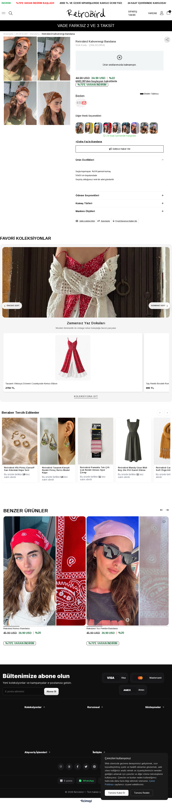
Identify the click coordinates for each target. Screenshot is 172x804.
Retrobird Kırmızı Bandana (16, 628)
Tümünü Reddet (141, 793)
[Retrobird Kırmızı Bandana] (107, 128)
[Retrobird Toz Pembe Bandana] (135, 128)
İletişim (97, 752)
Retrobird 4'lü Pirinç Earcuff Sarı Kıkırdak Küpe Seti (19, 468)
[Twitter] (86, 766)
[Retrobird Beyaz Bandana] (117, 128)
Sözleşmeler (153, 707)
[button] (11, 626)
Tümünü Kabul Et (116, 793)
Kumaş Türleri (84, 203)
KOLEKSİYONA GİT (86, 396)
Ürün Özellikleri (85, 160)
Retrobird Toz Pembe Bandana (102, 628)
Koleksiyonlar (33, 707)
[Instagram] (61, 766)
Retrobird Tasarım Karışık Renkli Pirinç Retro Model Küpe (56, 470)
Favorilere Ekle (81, 522)
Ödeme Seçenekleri (87, 195)
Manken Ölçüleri (85, 211)
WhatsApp (88, 780)
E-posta (68, 780)
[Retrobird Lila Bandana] (153, 128)
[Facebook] (77, 766)
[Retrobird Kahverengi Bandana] (80, 128)
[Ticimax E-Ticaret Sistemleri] (86, 801)
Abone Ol (51, 691)
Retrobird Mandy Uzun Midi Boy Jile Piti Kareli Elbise (132, 468)
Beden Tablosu (151, 93)
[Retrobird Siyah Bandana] (126, 128)
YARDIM (152, 13)
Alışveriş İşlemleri (36, 752)
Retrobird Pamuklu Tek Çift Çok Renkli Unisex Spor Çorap (95, 470)
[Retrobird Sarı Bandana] (89, 128)
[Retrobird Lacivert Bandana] (144, 128)
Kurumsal (93, 707)
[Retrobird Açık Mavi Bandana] (98, 128)
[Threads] (69, 766)
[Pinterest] (94, 766)
